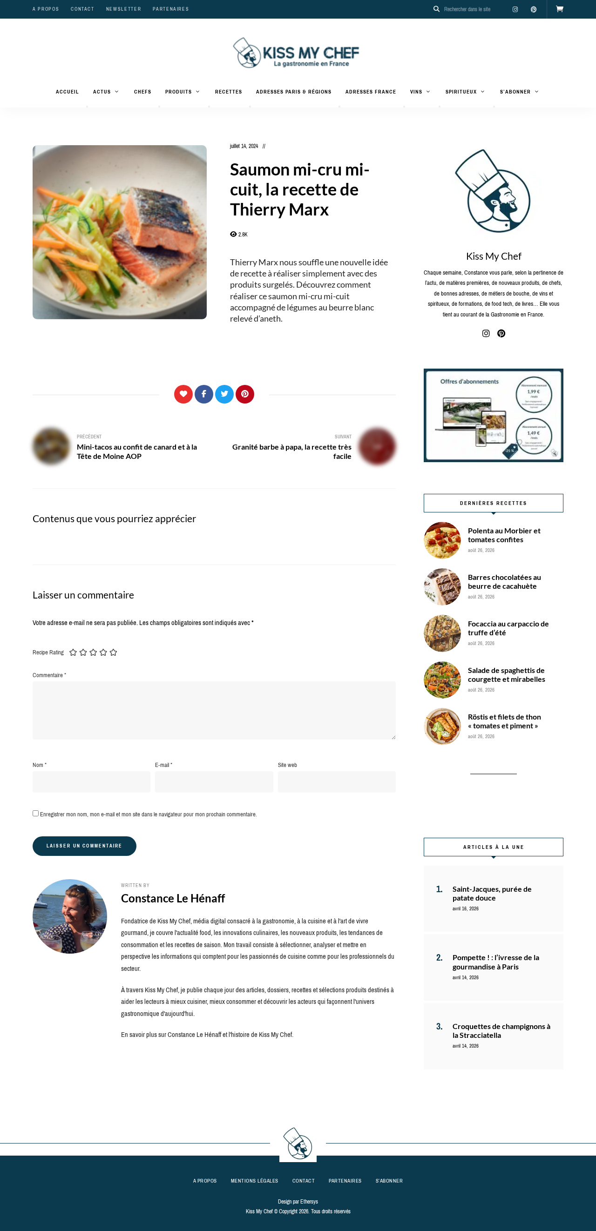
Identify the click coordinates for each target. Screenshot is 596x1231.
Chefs (142, 91)
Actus (102, 91)
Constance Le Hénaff (173, 898)
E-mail (163, 765)
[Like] (183, 394)
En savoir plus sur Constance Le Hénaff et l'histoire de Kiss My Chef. (207, 1034)
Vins (416, 91)
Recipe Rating (48, 652)
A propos (46, 9)
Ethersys (309, 1202)
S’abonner (515, 91)
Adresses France (370, 91)
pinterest (533, 9)
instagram (515, 9)
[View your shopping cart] (560, 9)
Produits (178, 91)
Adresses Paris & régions (294, 91)
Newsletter (124, 9)
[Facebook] (204, 394)
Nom (40, 765)
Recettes (228, 91)
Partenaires (171, 9)
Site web (287, 765)
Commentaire (49, 675)
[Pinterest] (245, 394)
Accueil (67, 91)
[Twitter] (224, 394)
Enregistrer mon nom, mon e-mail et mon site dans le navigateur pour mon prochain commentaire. (148, 814)
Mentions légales (254, 1180)
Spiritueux (461, 91)
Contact (83, 9)
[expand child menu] (87, 107)
